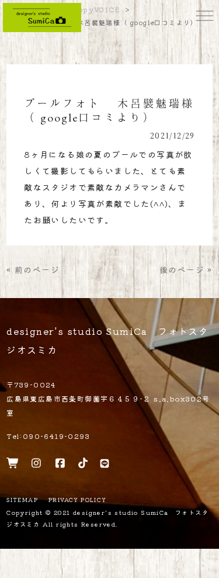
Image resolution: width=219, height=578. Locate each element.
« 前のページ (33, 269)
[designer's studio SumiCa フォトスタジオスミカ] (42, 16)
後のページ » (186, 269)
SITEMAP (22, 500)
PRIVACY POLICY (77, 500)
